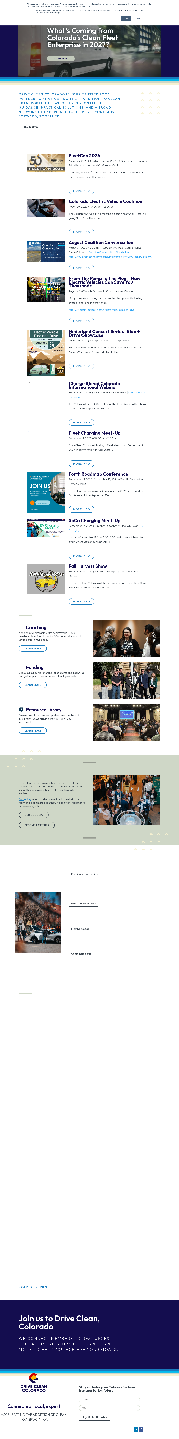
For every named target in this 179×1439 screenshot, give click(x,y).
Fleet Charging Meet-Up (95, 433)
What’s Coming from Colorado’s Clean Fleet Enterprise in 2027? (82, 37)
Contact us (25, 799)
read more (27, 1108)
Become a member (36, 825)
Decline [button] (137, 19)
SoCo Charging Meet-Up (95, 520)
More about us (30, 126)
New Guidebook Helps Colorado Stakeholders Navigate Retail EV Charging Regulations (77, 1196)
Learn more (60, 58)
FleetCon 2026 (84, 155)
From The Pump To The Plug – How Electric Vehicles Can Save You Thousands (104, 282)
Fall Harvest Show (88, 566)
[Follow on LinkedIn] (136, 1429)
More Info (81, 190)
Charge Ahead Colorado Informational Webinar (94, 385)
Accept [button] (126, 19)
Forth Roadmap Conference (98, 474)
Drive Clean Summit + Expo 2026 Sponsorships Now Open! (59, 1262)
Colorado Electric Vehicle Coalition (105, 201)
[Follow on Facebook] (141, 1429)
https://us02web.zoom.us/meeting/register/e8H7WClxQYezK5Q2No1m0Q (111, 256)
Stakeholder (123, 252)
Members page (80, 928)
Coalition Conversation (101, 252)
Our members (33, 814)
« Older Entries (33, 1287)
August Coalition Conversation (101, 242)
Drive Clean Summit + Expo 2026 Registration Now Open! (58, 1164)
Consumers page (81, 953)
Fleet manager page (83, 903)
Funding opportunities (84, 874)
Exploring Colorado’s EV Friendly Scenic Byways (52, 1229)
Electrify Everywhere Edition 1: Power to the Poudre (54, 1131)
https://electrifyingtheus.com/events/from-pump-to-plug (102, 309)
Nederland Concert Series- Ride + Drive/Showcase (104, 333)
